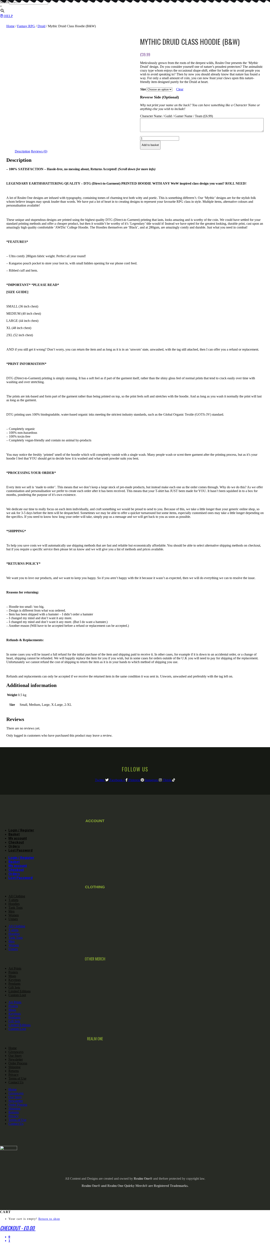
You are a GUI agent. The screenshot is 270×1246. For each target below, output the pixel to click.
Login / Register (21, 830)
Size (143, 89)
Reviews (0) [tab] (39, 151)
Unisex (13, 919)
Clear (179, 89)
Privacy (13, 1074)
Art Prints (14, 968)
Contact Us (15, 1082)
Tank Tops (15, 907)
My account (17, 838)
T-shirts (13, 900)
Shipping (14, 1067)
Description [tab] (22, 151)
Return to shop (49, 1218)
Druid (41, 26)
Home (10, 26)
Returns (13, 1071)
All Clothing (16, 896)
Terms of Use (17, 1078)
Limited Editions (19, 991)
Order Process (17, 1063)
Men (11, 911)
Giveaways (15, 1052)
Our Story (15, 1055)
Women (13, 915)
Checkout (16, 842)
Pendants (14, 983)
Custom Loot (17, 995)
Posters (13, 972)
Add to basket (150, 145)
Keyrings (14, 980)
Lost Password (20, 850)
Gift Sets (14, 987)
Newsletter (15, 1059)
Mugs (12, 976)
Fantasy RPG (26, 26)
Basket (14, 834)
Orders (14, 846)
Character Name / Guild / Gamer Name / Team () (176, 116)
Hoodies (14, 904)
